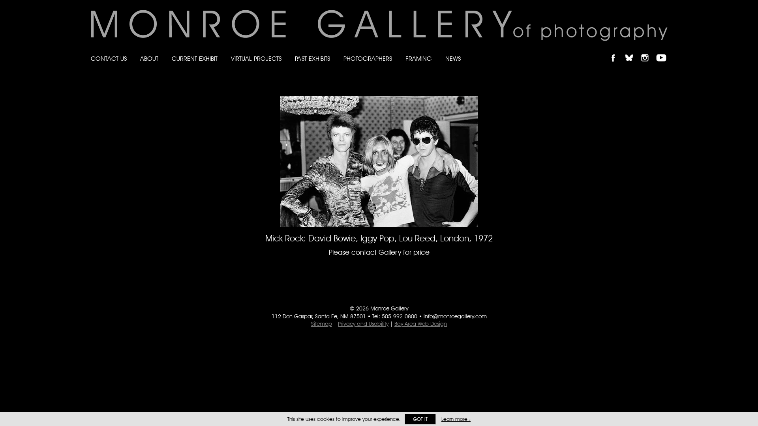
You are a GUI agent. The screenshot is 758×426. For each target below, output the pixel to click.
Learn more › (456, 419)
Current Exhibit (195, 58)
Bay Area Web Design (420, 324)
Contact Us (109, 58)
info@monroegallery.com (455, 316)
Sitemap (321, 324)
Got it (420, 419)
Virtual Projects (256, 58)
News (453, 58)
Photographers (367, 58)
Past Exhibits (312, 58)
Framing (418, 58)
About (149, 58)
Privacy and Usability (363, 324)
